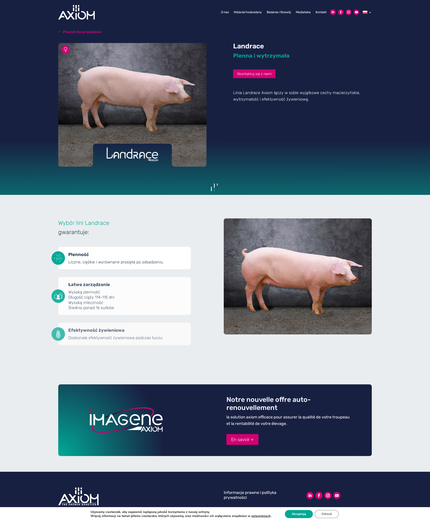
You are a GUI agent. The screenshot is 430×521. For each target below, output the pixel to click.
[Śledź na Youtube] (336, 495)
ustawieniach (261, 516)
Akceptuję (299, 514)
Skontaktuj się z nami (254, 74)
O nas (225, 12)
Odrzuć (326, 514)
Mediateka (303, 12)
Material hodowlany (248, 12)
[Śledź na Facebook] (318, 495)
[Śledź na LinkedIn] (310, 495)
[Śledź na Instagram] (327, 495)
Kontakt (321, 12)
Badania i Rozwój (279, 12)
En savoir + (242, 439)
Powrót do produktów (82, 32)
